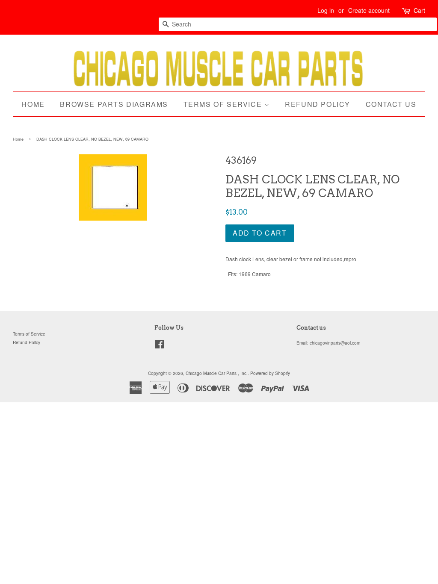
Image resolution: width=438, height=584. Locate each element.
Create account (369, 10)
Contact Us (391, 104)
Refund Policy (317, 104)
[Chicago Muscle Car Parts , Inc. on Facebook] (159, 346)
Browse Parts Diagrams (114, 104)
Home (32, 104)
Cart (419, 10)
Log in (325, 10)
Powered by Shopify (270, 373)
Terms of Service (223, 104)
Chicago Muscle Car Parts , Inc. (217, 373)
